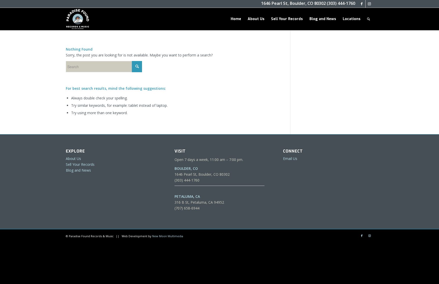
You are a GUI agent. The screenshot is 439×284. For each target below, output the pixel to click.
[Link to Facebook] (361, 4)
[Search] (368, 19)
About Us (73, 158)
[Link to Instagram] (369, 4)
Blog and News (78, 170)
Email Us (290, 158)
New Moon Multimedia (167, 236)
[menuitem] (235, 19)
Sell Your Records (80, 164)
